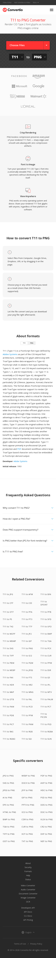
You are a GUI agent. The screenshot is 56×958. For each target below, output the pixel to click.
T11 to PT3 (27, 619)
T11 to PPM (46, 663)
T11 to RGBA (47, 731)
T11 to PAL (27, 699)
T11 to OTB (8, 699)
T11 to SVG (8, 648)
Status (28, 879)
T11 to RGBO (9, 739)
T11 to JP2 (27, 634)
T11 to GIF (27, 641)
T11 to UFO (46, 626)
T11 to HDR (8, 684)
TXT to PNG (27, 841)
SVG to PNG (8, 783)
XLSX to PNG (47, 819)
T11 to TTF (27, 626)
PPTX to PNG (28, 805)
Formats (28, 871)
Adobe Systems (10, 354)
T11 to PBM (8, 663)
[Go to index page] (13, 9)
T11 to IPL (45, 684)
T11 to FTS (27, 677)
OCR (28, 901)
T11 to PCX (46, 648)
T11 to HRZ (27, 684)
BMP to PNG (9, 819)
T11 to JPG (8, 594)
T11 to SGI (27, 739)
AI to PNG (7, 797)
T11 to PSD (46, 724)
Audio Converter (28, 889)
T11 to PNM (27, 724)
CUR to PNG (27, 826)
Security (28, 867)
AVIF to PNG (46, 783)
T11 (24, 343)
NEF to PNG (46, 841)
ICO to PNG (27, 812)
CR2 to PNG (46, 826)
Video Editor (7, 2)
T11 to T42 (8, 626)
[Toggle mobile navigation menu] (51, 10)
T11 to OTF (8, 612)
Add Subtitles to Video (22, 2)
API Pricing (28, 920)
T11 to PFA (27, 612)
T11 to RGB (27, 731)
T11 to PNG (27, 648)
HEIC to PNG (47, 790)
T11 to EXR (46, 670)
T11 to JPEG (27, 670)
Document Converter (28, 893)
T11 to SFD (46, 619)
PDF (19, 449)
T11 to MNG (27, 692)
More (35, 2)
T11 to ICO (27, 655)
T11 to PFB (46, 612)
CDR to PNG (27, 819)
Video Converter (28, 885)
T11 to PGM (27, 663)
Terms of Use (20, 943)
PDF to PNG (46, 775)
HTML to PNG (9, 812)
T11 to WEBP (9, 670)
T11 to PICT (8, 724)
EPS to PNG (8, 805)
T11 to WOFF (9, 634)
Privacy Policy (36, 943)
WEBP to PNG (28, 775)
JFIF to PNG (27, 790)
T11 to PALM (47, 699)
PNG (31, 343)
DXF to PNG (46, 834)
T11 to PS (7, 619)
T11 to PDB (8, 715)
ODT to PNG (9, 841)
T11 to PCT (46, 706)
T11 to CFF (8, 603)
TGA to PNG (8, 826)
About (28, 863)
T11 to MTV (46, 692)
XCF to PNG (27, 834)
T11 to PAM (8, 706)
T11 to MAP (8, 692)
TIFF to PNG (9, 834)
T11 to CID (27, 603)
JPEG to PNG (9, 790)
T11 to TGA (46, 641)
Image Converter (28, 897)
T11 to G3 (45, 677)
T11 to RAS (8, 731)
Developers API (28, 907)
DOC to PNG (46, 812)
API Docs (28, 912)
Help (28, 875)
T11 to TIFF (8, 655)
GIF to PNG (27, 797)
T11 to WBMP (9, 641)
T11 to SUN (46, 739)
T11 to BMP (46, 634)
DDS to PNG (46, 805)
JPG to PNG (8, 775)
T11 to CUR (46, 655)
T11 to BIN (46, 594)
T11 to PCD (27, 706)
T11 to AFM (27, 594)
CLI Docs (28, 916)
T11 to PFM (27, 715)
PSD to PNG (46, 797)
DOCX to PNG (28, 783)
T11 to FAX (8, 677)
